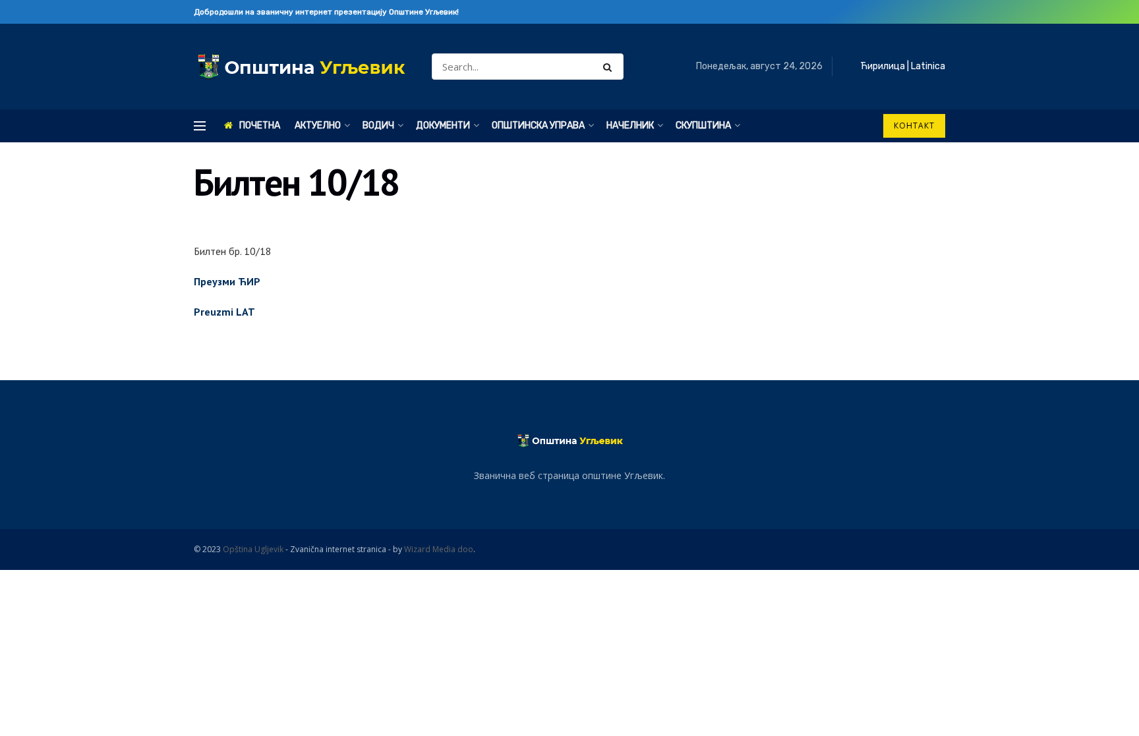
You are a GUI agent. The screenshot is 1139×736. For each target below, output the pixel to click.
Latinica (928, 66)
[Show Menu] (200, 125)
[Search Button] (610, 66)
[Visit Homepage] (301, 66)
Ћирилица (882, 66)
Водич (378, 125)
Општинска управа (538, 125)
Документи (443, 125)
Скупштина (703, 125)
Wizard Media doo (438, 549)
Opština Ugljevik (253, 549)
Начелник (630, 125)
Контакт (914, 125)
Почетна (259, 125)
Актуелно (318, 125)
